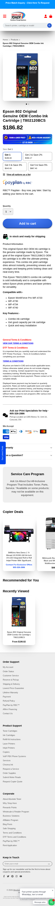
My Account (8, 667)
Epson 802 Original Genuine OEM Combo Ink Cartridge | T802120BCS (19, 620)
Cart (50, 16)
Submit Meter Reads (12, 777)
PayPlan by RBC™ (11, 705)
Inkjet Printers (9, 748)
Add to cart (27, 223)
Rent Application (10, 845)
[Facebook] (4, 876)
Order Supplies (9, 773)
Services (7, 760)
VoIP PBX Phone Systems (14, 756)
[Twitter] (8, 876)
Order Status (8, 671)
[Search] (49, 25)
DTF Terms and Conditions (14, 837)
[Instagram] (16, 876)
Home (5, 40)
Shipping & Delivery (11, 684)
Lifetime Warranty (10, 692)
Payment (7, 696)
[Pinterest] (12, 876)
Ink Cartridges (9, 735)
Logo (18, 16)
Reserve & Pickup (11, 680)
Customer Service (11, 675)
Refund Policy (9, 701)
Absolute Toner (19, 890)
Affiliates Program (10, 820)
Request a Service (11, 769)
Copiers (6, 752)
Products (14, 40)
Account (45, 16)
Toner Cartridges (10, 731)
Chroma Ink (8, 764)
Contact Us (8, 713)
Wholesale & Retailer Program (16, 811)
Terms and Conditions (12, 833)
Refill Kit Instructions (12, 739)
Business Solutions (11, 816)
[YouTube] (21, 876)
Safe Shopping (9, 828)
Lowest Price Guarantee (13, 688)
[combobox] (27, 25)
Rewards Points (10, 807)
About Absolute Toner (12, 799)
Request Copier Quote (12, 781)
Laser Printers (9, 744)
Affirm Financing (10, 709)
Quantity (7, 206)
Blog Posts (7, 824)
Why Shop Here (10, 803)
